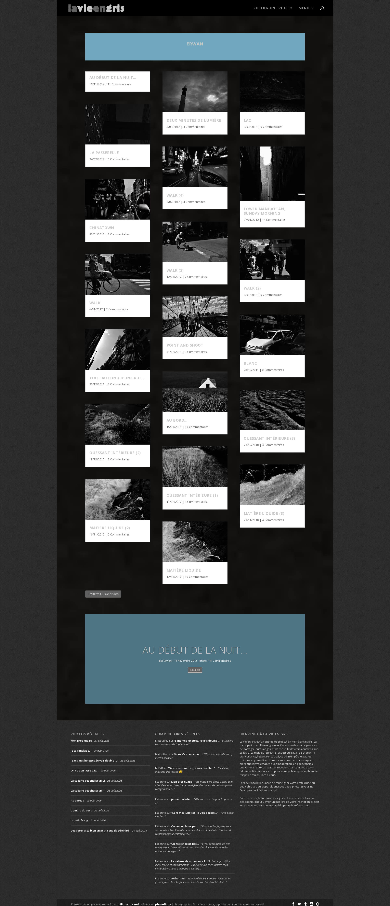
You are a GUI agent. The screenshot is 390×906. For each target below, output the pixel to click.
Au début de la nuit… (112, 77)
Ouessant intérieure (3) (269, 438)
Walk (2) (252, 288)
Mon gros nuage (81, 740)
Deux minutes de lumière (194, 120)
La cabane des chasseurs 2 (88, 780)
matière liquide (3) (264, 513)
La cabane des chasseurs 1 (88, 790)
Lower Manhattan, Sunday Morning (264, 211)
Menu (304, 8)
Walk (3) (175, 270)
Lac (247, 120)
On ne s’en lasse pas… (84, 770)
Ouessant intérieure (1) (192, 495)
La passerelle (104, 152)
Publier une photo (273, 8)
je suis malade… (81, 750)
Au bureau (77, 800)
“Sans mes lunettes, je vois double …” (94, 760)
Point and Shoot (185, 345)
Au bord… (177, 420)
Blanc (250, 363)
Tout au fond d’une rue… (117, 377)
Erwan (195, 44)
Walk (94, 302)
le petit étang (79, 820)
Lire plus (195, 669)
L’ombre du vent (81, 810)
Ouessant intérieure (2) (115, 452)
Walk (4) (175, 195)
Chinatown (101, 227)
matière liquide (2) (109, 527)
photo (203, 661)
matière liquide (184, 570)
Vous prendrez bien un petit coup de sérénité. (100, 830)
